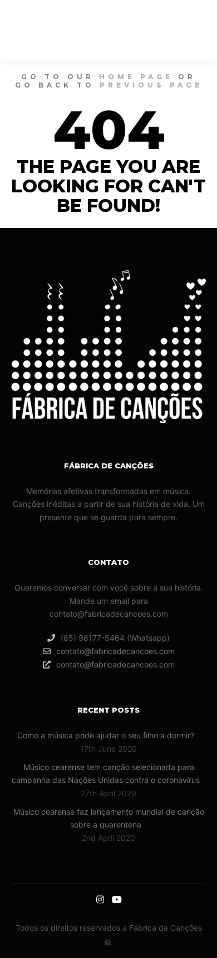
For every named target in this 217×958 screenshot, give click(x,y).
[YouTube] (198, 30)
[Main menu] (158, 30)
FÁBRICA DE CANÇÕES (57, 30)
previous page (151, 85)
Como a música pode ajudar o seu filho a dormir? (105, 735)
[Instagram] (182, 30)
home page (136, 76)
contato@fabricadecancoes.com (115, 651)
